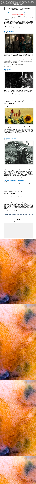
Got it (21, 4)
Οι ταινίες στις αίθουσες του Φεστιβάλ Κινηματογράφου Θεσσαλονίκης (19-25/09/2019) (18, 9)
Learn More (16, 4)
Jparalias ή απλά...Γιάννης (26, 216)
